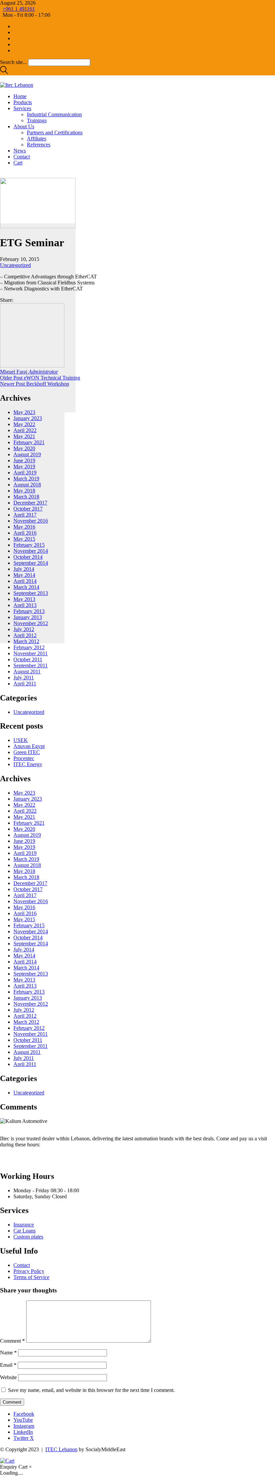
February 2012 (29, 647)
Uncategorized (15, 265)
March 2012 (26, 641)
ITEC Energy (27, 764)
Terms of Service (31, 1277)
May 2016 (24, 527)
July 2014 (23, 569)
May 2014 (24, 575)
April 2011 (24, 683)
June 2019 (24, 460)
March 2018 (26, 496)
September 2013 (30, 593)
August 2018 (27, 484)
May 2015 (24, 539)
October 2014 (28, 557)
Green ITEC (26, 752)
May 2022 (24, 424)
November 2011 (30, 653)
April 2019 (25, 472)
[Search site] (4, 72)
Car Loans (24, 1230)
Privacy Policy (28, 1271)
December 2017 (30, 503)
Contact (21, 1265)
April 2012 (25, 635)
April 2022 (25, 430)
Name (8, 1352)
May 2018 (24, 490)
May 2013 (24, 599)
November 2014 (30, 551)
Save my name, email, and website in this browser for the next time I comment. (91, 1390)
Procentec (23, 758)
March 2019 (26, 478)
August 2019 (27, 454)
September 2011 (30, 665)
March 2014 (26, 587)
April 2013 (25, 605)
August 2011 (27, 671)
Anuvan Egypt (29, 746)
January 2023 (27, 418)
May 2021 (24, 436)
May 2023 (24, 412)
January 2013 (27, 617)
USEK (20, 740)
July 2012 (23, 629)
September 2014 (30, 563)
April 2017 (25, 515)
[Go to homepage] (16, 85)
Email (8, 1365)
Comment (12, 1341)
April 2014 (25, 581)
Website (8, 1377)
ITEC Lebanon (61, 1449)
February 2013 (29, 611)
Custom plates (28, 1236)
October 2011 (27, 659)
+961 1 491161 (19, 9)
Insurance (23, 1224)
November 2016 (30, 521)
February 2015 (29, 545)
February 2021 (29, 442)
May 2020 (24, 448)
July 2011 (23, 677)
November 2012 (30, 623)
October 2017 (28, 509)
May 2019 (24, 466)
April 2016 (25, 533)
